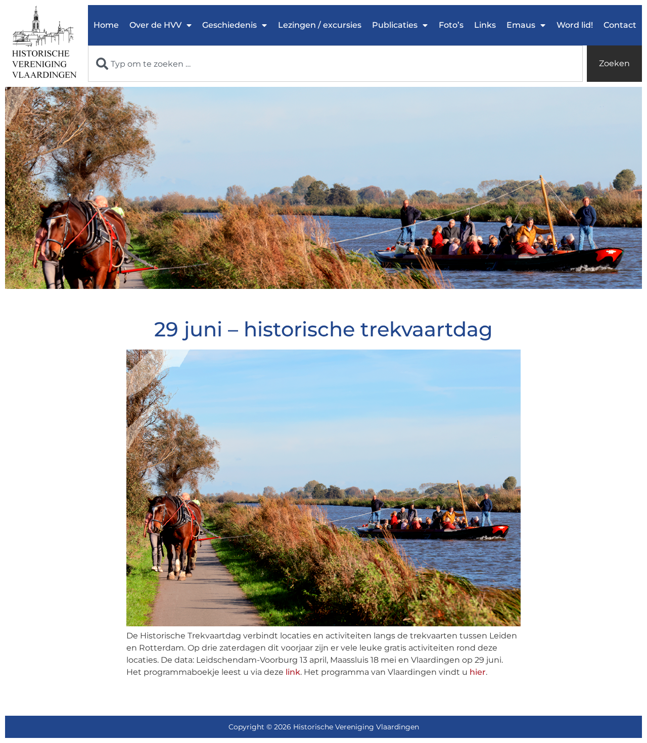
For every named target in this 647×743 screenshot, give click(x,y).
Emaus (520, 25)
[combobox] (335, 63)
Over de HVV (155, 25)
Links (485, 25)
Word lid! (575, 25)
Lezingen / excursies (319, 25)
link (293, 672)
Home (106, 25)
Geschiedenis (229, 25)
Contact (620, 25)
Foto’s (451, 25)
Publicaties (395, 25)
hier (478, 672)
